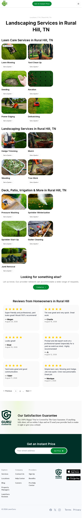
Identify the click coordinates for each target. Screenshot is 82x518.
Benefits (32, 478)
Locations (33, 17)
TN (39, 17)
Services (5, 474)
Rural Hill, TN (46, 17)
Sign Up (32, 474)
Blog (3, 483)
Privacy (77, 509)
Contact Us (19, 474)
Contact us (40, 287)
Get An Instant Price (42, 4)
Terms (68, 509)
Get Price (57, 451)
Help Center (20, 478)
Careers (18, 483)
